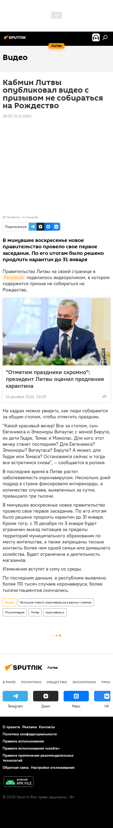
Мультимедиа (14, 612)
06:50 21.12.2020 (17, 116)
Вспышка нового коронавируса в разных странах (56, 602)
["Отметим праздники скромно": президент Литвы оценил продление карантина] (56, 331)
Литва (35, 612)
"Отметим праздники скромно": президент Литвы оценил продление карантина (55, 379)
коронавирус (54, 612)
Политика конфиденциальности (30, 734)
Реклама (29, 727)
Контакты (47, 727)
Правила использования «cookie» (31, 748)
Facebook (14, 277)
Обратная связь (16, 767)
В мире (9, 682)
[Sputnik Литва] (16, 39)
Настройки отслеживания (52, 767)
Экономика (84, 682)
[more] (104, 396)
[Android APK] (19, 782)
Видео (9, 602)
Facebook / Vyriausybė (22, 217)
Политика (31, 682)
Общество (57, 682)
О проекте (11, 727)
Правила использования (23, 741)
